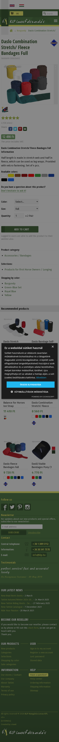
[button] (29, 392)
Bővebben (41, 377)
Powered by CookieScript (43, 396)
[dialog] (30, 371)
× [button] (52, 346)
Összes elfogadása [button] (30, 384)
